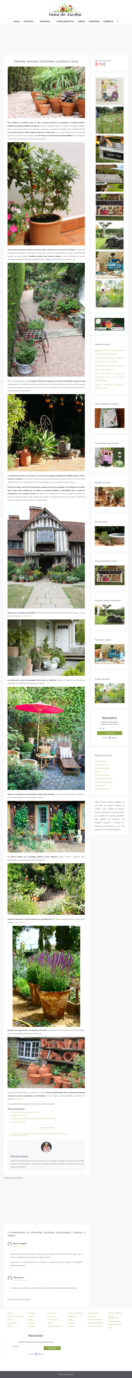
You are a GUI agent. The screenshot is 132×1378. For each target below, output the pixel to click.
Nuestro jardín (49, 1128)
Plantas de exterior (115, 1313)
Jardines (45, 21)
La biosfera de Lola (102, 765)
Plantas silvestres (114, 1321)
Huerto (50, 1323)
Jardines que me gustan (104, 782)
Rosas (110, 1328)
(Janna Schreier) (20, 922)
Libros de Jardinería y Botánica (109, 91)
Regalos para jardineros (110, 264)
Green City (51, 1316)
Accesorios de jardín (15, 1316)
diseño (41, 1128)
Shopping (94, 21)
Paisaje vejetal (100, 785)
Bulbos (10, 1326)
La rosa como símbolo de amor (19, 1135)
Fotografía (31, 1326)
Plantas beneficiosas (95, 1323)
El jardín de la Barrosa (103, 778)
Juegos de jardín (109, 294)
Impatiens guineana (19, 1122)
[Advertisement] (66, 38)
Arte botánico (13, 1323)
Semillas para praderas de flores (109, 120)
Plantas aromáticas (95, 1320)
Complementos (65, 21)
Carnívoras (31, 1313)
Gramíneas (51, 1313)
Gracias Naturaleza (102, 789)
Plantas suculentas (115, 1324)
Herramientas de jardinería (109, 149)
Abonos (10, 1313)
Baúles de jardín (109, 207)
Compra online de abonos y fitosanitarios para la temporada (33, 1119)
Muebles (71, 1326)
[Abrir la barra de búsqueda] (117, 21)
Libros (81, 21)
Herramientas (52, 1320)
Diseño (30, 1320)
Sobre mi (108, 21)
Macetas (71, 1323)
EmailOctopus (113, 737)
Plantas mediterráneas (113, 1317)
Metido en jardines (102, 775)
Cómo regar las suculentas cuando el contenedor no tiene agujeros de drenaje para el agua (39, 1133)
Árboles (10, 1320)
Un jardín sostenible (102, 768)
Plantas (28, 21)
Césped (30, 1316)
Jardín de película (54, 1326)
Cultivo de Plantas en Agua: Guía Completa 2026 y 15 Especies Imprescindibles (109, 377)
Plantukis (98, 772)
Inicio (17, 21)
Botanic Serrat (100, 761)
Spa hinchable (109, 178)
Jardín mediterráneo (75, 1313)
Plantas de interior (95, 1326)
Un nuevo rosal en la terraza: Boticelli (25, 1112)
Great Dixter (18, 1099)
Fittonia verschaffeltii (19, 1115)
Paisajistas (92, 1316)
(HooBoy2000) (27, 616)
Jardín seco (72, 1316)
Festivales (31, 1323)
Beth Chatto (56, 919)
